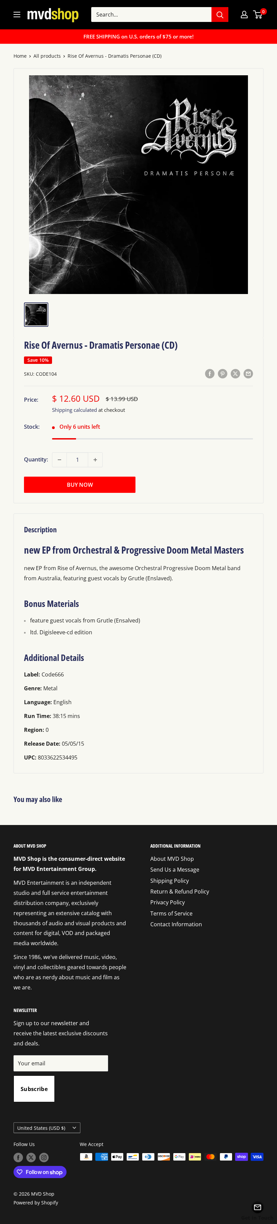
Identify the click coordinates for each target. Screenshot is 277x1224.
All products (47, 56)
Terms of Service (171, 913)
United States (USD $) (41, 1128)
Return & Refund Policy (179, 891)
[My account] (244, 14)
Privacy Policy (167, 902)
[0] (258, 14)
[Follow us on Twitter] (31, 1157)
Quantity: (36, 459)
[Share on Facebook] (210, 373)
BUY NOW (80, 484)
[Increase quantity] (95, 460)
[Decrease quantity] (59, 460)
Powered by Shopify (36, 1202)
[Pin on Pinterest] (222, 373)
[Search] (219, 14)
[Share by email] (248, 373)
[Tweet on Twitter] (235, 373)
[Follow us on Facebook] (18, 1157)
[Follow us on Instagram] (44, 1157)
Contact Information (176, 924)
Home (20, 56)
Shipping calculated (74, 409)
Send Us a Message (174, 869)
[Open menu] (17, 14)
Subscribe (34, 1089)
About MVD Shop (172, 858)
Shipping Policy (169, 880)
